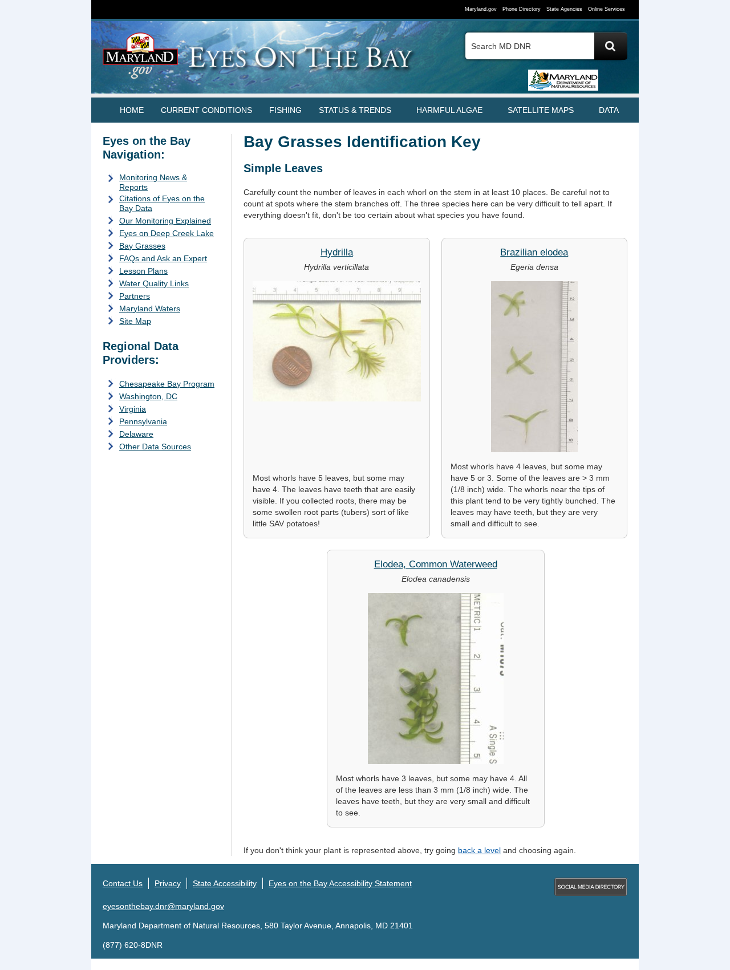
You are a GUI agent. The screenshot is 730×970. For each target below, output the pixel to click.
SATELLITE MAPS (541, 110)
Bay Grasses (142, 245)
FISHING (285, 110)
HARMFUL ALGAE (449, 110)
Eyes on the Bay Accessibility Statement (340, 883)
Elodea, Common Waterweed (435, 564)
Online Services (606, 9)
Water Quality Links (154, 283)
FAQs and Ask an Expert (163, 258)
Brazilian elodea (534, 252)
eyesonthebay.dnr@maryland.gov (163, 906)
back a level (479, 850)
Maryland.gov (481, 9)
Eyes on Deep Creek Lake (166, 233)
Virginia (132, 408)
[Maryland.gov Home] (141, 61)
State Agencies (564, 9)
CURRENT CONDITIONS (206, 110)
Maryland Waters (149, 308)
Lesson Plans (143, 270)
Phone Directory (521, 9)
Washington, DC (148, 396)
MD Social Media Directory (590, 887)
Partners (134, 296)
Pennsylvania (143, 421)
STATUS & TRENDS (355, 110)
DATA (609, 110)
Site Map (135, 321)
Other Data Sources (155, 446)
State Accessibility (225, 883)
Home (132, 110)
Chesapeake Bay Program (166, 383)
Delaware (136, 434)
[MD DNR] (556, 79)
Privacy (168, 883)
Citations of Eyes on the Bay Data (162, 203)
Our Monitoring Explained (165, 220)
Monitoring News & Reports (153, 182)
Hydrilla (337, 252)
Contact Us (123, 883)
